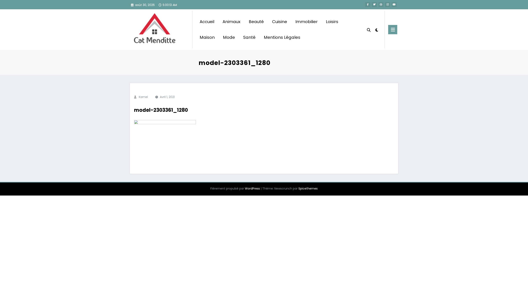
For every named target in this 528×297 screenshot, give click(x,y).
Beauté (256, 22)
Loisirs (332, 22)
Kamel (143, 97)
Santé (249, 37)
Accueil (207, 22)
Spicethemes (308, 188)
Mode (229, 37)
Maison (207, 37)
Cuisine (279, 22)
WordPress (252, 188)
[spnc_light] (376, 29)
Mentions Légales (282, 37)
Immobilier (306, 22)
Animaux (231, 22)
